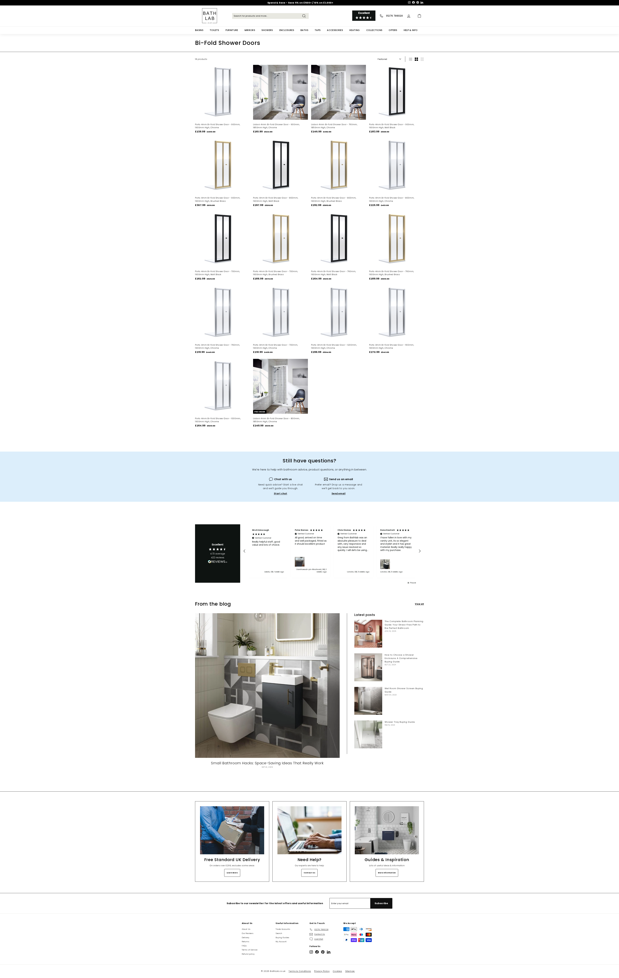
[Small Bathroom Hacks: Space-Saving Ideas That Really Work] (267, 685)
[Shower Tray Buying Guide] (368, 734)
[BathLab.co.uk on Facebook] (317, 952)
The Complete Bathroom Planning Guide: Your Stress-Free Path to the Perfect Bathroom (404, 625)
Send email (339, 493)
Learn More (232, 873)
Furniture (232, 30)
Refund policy (248, 954)
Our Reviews (248, 933)
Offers (393, 30)
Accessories (335, 30)
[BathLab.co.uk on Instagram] (311, 952)
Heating (354, 30)
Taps (317, 30)
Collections (374, 30)
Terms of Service (249, 949)
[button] (244, 551)
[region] (332, 551)
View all (419, 604)
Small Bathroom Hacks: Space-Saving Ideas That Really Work (267, 763)
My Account (281, 941)
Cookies (337, 971)
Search (279, 933)
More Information (387, 873)
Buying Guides (282, 937)
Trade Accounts (283, 929)
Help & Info (411, 30)
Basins (199, 30)
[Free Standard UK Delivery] (232, 830)
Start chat (280, 493)
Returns (245, 941)
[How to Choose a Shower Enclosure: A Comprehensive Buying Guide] (368, 667)
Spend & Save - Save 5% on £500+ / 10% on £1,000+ (300, 2)
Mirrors (250, 30)
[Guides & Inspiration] (387, 830)
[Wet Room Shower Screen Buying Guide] (368, 701)
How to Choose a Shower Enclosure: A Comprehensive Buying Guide (401, 658)
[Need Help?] (309, 830)
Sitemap (350, 971)
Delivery (245, 937)
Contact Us (309, 873)
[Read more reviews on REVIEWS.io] (217, 562)
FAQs (244, 945)
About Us (246, 929)
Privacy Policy (321, 971)
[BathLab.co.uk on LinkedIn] (328, 952)
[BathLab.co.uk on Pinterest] (322, 952)
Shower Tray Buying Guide (400, 722)
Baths (304, 30)
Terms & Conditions (300, 971)
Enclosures (286, 30)
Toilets (214, 30)
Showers (267, 30)
